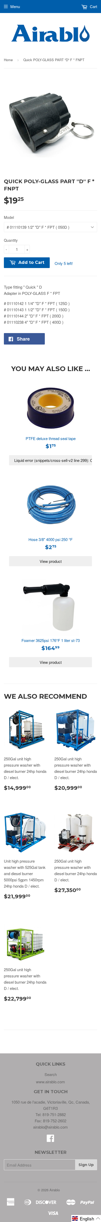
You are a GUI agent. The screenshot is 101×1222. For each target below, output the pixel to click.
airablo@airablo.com (50, 1127)
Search (51, 1074)
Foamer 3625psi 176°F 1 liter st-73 (50, 640)
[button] (86, 1218)
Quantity (11, 240)
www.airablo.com (50, 1081)
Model (9, 217)
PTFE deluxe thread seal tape (51, 438)
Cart (93, 6)
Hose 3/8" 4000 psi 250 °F (50, 539)
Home (8, 59)
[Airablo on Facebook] (50, 1139)
